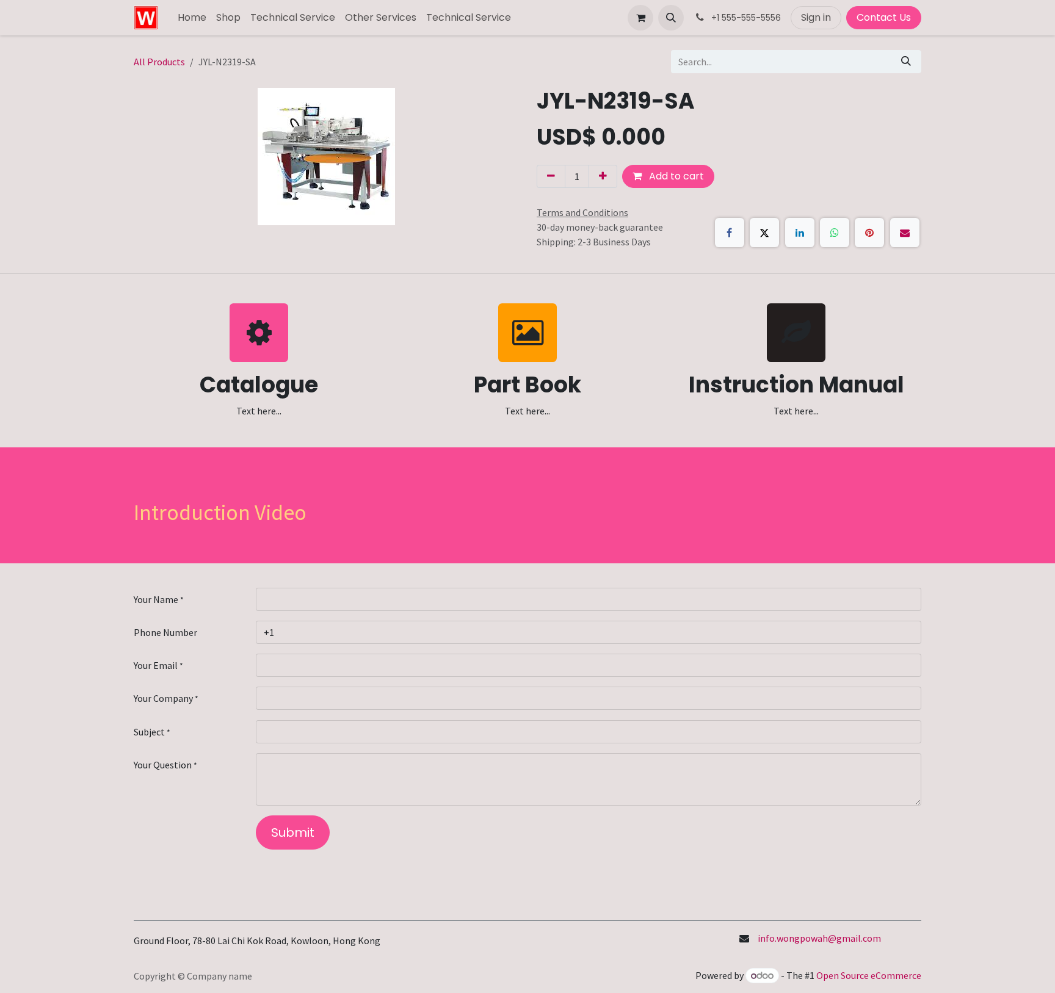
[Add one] (603, 176)
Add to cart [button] (675, 176)
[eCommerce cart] (640, 18)
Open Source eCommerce (868, 975)
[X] (764, 232)
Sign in (816, 17)
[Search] (906, 61)
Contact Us (884, 17)
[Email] (904, 232)
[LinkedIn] (799, 232)
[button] (671, 18)
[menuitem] (192, 17)
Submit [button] (292, 832)
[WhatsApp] (834, 232)
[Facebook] (729, 232)
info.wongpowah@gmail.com (819, 938)
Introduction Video (220, 512)
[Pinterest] (869, 232)
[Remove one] (551, 176)
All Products (159, 62)
